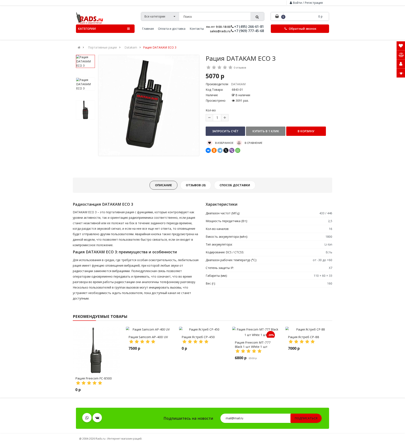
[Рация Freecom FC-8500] (96, 350)
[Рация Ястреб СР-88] (308, 329)
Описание (163, 185)
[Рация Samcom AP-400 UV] (149, 329)
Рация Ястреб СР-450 (198, 337)
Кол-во (211, 110)
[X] (225, 150)
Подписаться (306, 418)
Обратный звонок (302, 29)
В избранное (224, 143)
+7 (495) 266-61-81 (249, 26)
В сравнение (253, 143)
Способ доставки (235, 185)
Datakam (130, 47)
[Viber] (231, 150)
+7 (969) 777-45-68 (249, 31)
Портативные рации (102, 47)
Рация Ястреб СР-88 (303, 337)
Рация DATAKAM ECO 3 (159, 47)
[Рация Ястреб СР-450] (202, 329)
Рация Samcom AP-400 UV (148, 337)
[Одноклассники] (214, 150)
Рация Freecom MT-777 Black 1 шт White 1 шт (253, 344)
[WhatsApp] (237, 150)
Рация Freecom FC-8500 (93, 378)
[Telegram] (220, 150)
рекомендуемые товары (100, 316)
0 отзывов (240, 67)
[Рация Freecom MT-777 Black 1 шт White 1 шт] (255, 332)
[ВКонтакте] (208, 150)
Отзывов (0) (196, 185)
